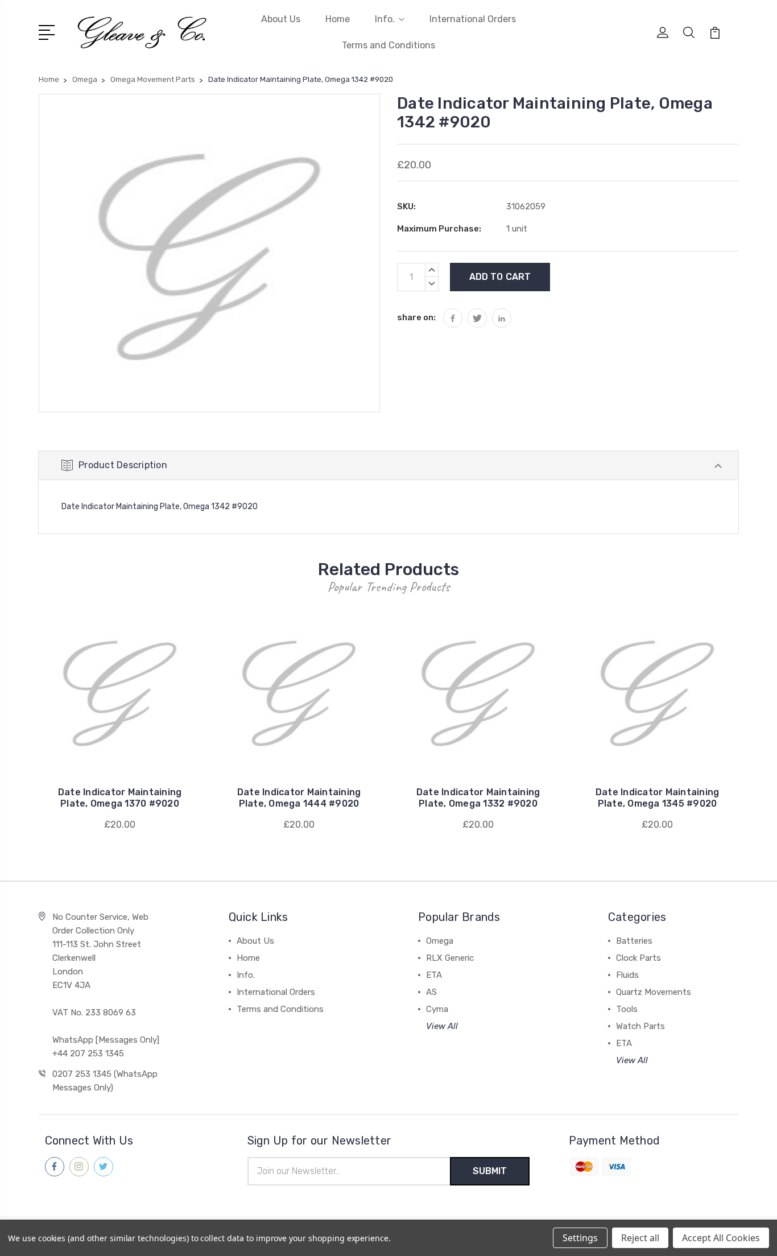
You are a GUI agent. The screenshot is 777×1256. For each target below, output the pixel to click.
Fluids (627, 975)
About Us (280, 19)
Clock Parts (638, 958)
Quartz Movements (653, 992)
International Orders (472, 19)
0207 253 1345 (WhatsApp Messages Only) (105, 1081)
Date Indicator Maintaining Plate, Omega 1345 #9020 (658, 798)
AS (431, 992)
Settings (580, 1238)
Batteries (634, 941)
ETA (434, 975)
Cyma (437, 1009)
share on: (416, 317)
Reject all (640, 1238)
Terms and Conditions (388, 45)
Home (337, 19)
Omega (439, 941)
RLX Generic (450, 958)
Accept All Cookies (721, 1238)
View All (442, 1026)
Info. (385, 19)
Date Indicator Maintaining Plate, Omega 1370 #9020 (120, 798)
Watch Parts (640, 1026)
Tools (627, 1009)
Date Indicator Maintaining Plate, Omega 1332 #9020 (478, 798)
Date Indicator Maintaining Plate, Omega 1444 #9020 (299, 798)
